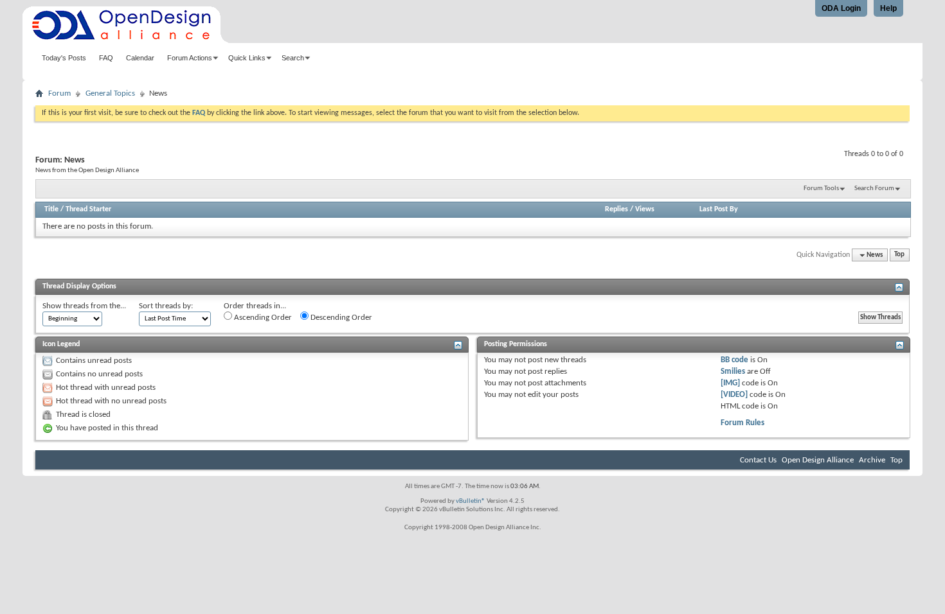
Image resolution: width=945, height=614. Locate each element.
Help (888, 8)
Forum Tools (821, 188)
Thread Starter (88, 209)
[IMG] (730, 383)
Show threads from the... (84, 306)
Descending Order (340, 317)
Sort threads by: (166, 306)
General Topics (110, 93)
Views (644, 209)
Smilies (733, 371)
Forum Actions (189, 58)
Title (51, 209)
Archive (872, 460)
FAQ (106, 58)
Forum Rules (742, 423)
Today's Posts (64, 58)
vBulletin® (470, 501)
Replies (616, 209)
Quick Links (247, 58)
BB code (734, 360)
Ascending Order (262, 317)
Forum (59, 93)
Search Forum (874, 188)
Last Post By (718, 209)
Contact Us (758, 460)
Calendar (140, 58)
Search (293, 58)
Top (899, 255)
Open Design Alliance (818, 460)
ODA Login (841, 8)
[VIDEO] (734, 394)
